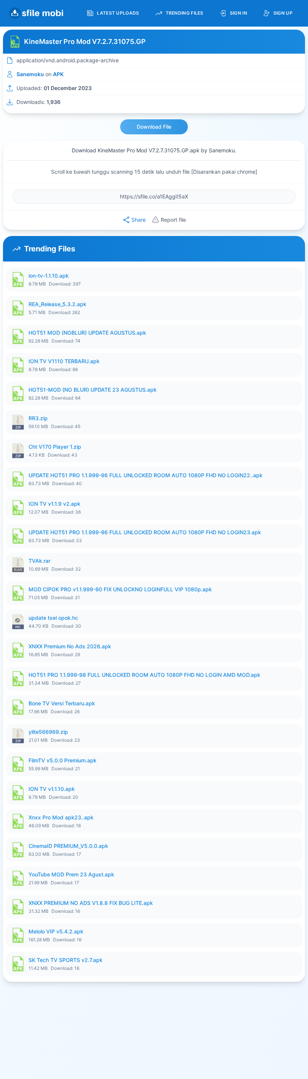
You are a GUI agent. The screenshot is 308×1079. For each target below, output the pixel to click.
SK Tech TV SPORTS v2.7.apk (66, 960)
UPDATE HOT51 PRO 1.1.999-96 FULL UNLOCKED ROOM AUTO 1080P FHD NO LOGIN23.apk (145, 532)
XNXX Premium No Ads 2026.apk (70, 646)
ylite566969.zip (48, 732)
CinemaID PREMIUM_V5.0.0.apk (68, 846)
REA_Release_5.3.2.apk (57, 304)
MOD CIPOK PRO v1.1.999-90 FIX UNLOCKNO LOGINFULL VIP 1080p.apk (120, 589)
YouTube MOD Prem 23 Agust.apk (71, 874)
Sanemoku (30, 74)
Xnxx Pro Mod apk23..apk (61, 817)
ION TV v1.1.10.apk (52, 789)
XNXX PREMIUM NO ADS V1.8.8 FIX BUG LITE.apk (91, 903)
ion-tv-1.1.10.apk (49, 275)
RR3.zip (38, 418)
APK (58, 74)
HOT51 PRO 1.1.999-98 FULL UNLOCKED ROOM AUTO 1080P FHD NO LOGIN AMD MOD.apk (144, 675)
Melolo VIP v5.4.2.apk (56, 931)
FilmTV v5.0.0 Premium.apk (63, 760)
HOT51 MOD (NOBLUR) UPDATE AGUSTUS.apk (87, 332)
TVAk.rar (39, 561)
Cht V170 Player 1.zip (55, 446)
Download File (154, 126)
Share (138, 219)
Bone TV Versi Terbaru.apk (62, 703)
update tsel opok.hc (53, 618)
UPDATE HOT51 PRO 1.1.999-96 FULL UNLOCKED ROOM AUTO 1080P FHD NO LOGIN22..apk (146, 475)
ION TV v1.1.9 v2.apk (54, 503)
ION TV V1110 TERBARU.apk (64, 361)
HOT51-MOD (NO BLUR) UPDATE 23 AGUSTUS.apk (93, 389)
